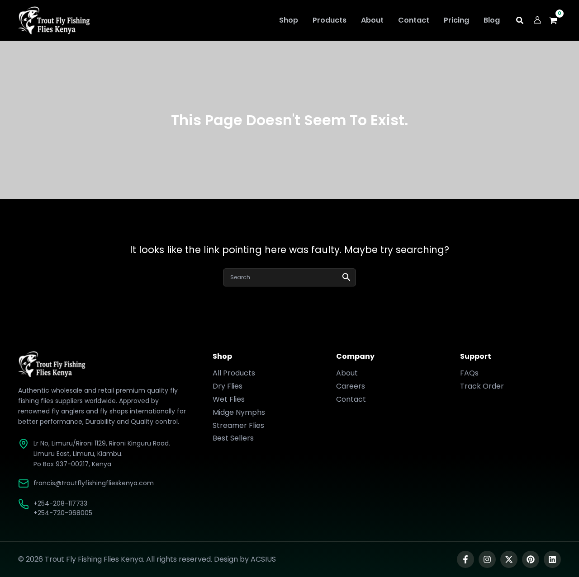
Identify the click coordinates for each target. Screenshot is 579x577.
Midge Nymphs (239, 412)
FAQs (469, 373)
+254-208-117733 (60, 503)
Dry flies (227, 386)
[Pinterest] (530, 559)
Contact (351, 399)
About (347, 373)
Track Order (482, 386)
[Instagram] (487, 559)
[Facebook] (465, 559)
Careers (350, 386)
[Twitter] (508, 559)
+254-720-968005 (62, 512)
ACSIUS (263, 559)
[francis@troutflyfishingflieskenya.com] (23, 483)
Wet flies (229, 399)
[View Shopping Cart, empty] (556, 21)
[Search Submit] (346, 276)
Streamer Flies (238, 425)
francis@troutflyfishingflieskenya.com (93, 483)
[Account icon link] (537, 20)
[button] (520, 21)
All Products (234, 373)
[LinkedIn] (552, 559)
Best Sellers (233, 438)
